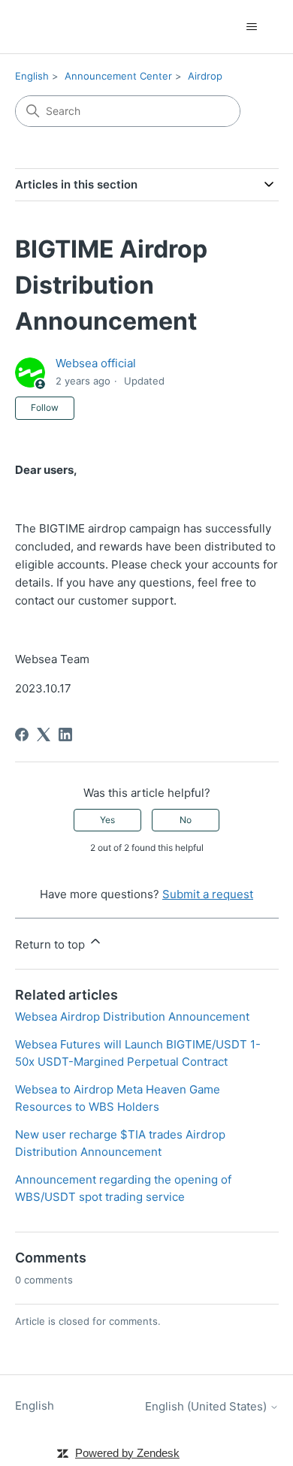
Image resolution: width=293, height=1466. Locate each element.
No (186, 819)
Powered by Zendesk (127, 1452)
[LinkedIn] (65, 734)
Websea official (96, 363)
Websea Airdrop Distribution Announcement (132, 1016)
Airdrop (205, 76)
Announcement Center (118, 76)
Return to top (51, 944)
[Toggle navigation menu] (252, 27)
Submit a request (207, 894)
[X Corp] (43, 734)
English (32, 76)
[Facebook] (22, 734)
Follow (45, 407)
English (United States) (207, 1406)
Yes (107, 819)
